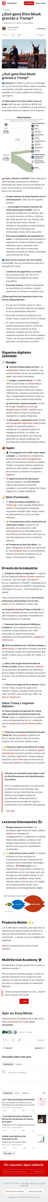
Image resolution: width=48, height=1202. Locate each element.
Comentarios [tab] (8, 1064)
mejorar (9, 491)
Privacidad (25, 1183)
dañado (17, 763)
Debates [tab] (25, 1093)
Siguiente (38, 1048)
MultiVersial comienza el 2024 (14, 1142)
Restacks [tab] (18, 1064)
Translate (7, 10)
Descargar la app (35, 1191)
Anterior (9, 1048)
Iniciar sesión (41, 3)
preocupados (12, 531)
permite (15, 612)
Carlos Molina (12, 27)
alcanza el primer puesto (30, 576)
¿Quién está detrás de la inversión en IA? (14, 1137)
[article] (24, 1105)
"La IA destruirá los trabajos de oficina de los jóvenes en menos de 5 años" (17, 1119)
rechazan (39, 666)
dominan (10, 833)
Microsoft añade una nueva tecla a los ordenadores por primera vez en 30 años (18, 1103)
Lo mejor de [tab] (7, 1093)
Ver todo (7, 1153)
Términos (34, 1183)
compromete (34, 383)
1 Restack (29, 1032)
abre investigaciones (31, 459)
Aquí (4, 946)
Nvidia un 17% (8, 604)
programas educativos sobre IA (26, 423)
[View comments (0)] (13, 35)
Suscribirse (29, 3)
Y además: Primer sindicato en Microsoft (18, 1125)
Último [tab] (17, 1093)
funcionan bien (20, 551)
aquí (13, 811)
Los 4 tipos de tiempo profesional (18, 1099)
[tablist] (13, 1064)
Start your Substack (16, 1191)
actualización (12, 370)
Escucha (42, 29)
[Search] (43, 1093)
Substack (12, 1197)
